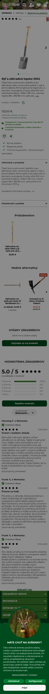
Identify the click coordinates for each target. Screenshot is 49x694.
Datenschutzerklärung (20, 675)
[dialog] (24, 347)
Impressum (33, 675)
